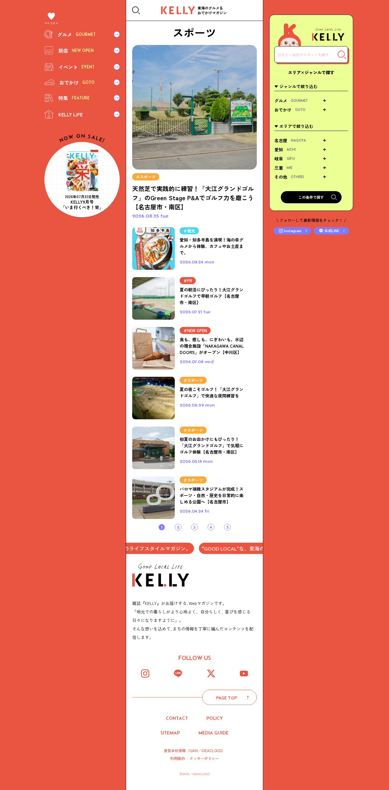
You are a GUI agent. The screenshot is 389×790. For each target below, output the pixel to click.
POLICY (214, 718)
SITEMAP (170, 732)
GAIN (193, 750)
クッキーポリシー (204, 758)
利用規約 (177, 758)
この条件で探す (311, 197)
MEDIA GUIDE (213, 732)
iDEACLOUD (211, 750)
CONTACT (177, 718)
